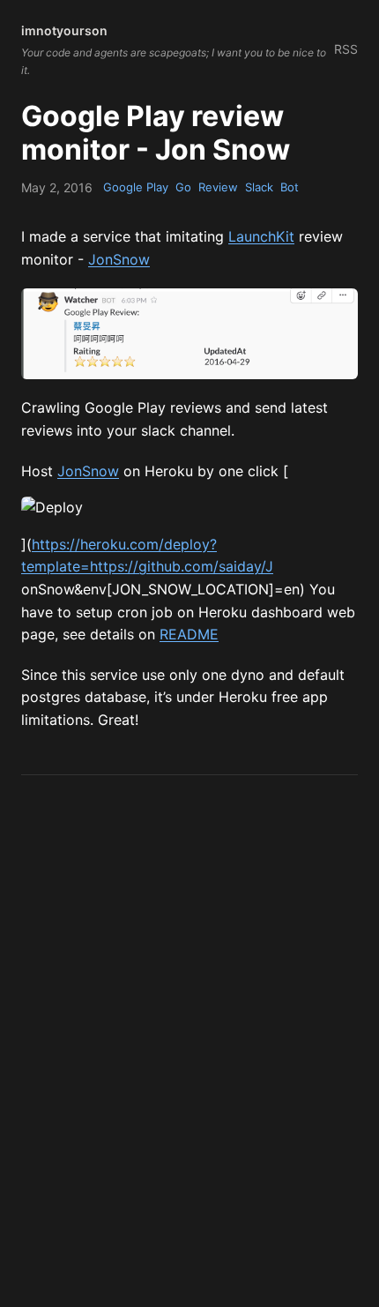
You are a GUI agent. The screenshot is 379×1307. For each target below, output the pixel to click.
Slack (259, 187)
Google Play (135, 187)
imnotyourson (64, 30)
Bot (289, 187)
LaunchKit (261, 236)
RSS (346, 48)
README (189, 634)
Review (218, 187)
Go (183, 187)
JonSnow (119, 259)
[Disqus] (189, 1023)
